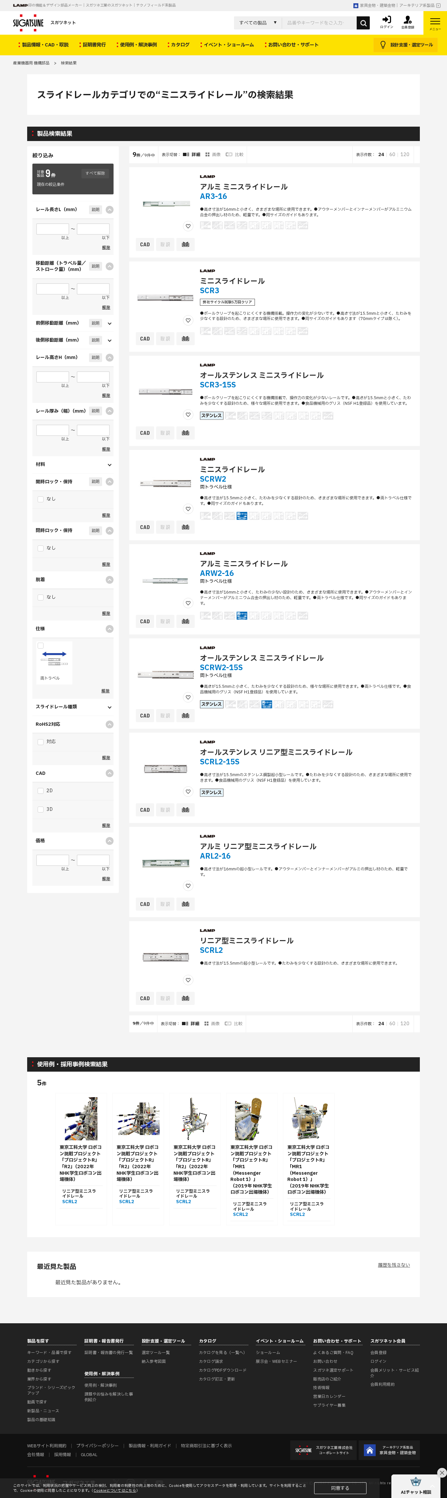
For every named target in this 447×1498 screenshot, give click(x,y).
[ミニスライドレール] (165, 297)
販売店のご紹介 (327, 1379)
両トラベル (50, 678)
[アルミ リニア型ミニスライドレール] (165, 862)
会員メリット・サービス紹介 (394, 1373)
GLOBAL (89, 1455)
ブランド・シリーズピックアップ (51, 1390)
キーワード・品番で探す (49, 1353)
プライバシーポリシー (97, 1446)
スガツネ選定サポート (333, 1370)
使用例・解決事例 (100, 1385)
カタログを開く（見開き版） (415, 252)
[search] (363, 22)
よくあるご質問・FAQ (333, 1353)
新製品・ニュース (43, 1411)
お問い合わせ (325, 1361)
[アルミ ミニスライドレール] (165, 203)
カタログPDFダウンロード (223, 1370)
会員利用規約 (382, 1384)
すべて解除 (95, 173)
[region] (274, 589)
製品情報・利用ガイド (150, 1446)
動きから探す (39, 1370)
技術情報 (321, 1388)
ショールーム (268, 1353)
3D (49, 809)
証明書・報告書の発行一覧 (108, 1353)
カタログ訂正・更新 (217, 1379)
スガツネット (63, 23)
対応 (50, 741)
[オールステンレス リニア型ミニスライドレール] (165, 768)
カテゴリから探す (43, 1361)
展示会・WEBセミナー (276, 1361)
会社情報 (35, 1455)
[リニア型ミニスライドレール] (165, 957)
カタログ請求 (211, 1361)
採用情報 (62, 1455)
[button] (415, 1486)
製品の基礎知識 (41, 1420)
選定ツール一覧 (156, 1353)
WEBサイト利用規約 (46, 1446)
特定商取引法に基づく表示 (206, 1446)
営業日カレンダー (329, 1397)
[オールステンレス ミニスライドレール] (165, 391)
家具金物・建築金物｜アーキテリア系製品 (397, 6)
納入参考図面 (154, 1361)
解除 (106, 248)
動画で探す (37, 1402)
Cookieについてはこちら (115, 1490)
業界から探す (39, 1379)
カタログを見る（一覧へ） (223, 1353)
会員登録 (378, 1353)
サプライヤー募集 (329, 1405)
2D (49, 790)
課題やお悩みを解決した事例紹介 (108, 1397)
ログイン (378, 1361)
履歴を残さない (394, 1265)
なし (50, 499)
